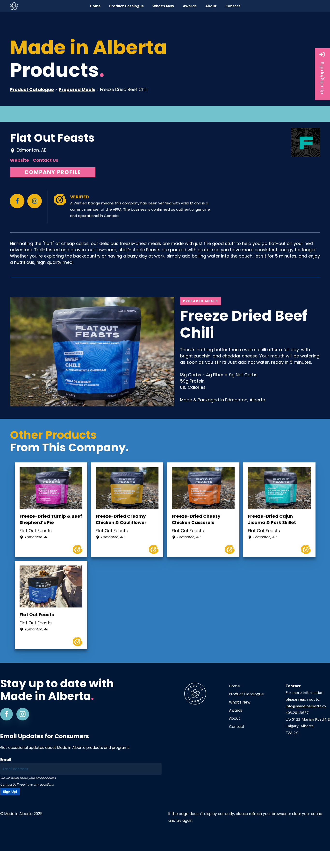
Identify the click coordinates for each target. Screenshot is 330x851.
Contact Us (45, 160)
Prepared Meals (77, 89)
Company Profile (52, 172)
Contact (236, 726)
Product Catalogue (32, 89)
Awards (236, 710)
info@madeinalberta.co (306, 706)
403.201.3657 (297, 712)
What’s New (240, 702)
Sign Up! (10, 792)
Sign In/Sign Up (322, 78)
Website (19, 160)
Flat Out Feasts (52, 138)
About (234, 718)
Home (234, 686)
